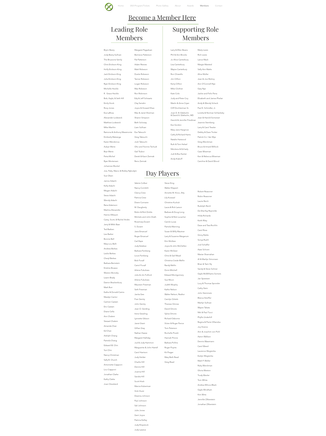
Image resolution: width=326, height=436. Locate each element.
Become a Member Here (162, 17)
